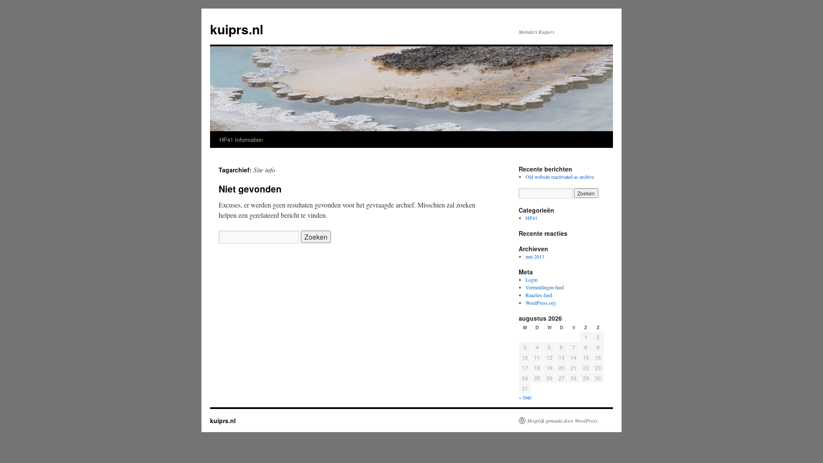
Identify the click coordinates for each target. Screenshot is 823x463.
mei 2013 (535, 256)
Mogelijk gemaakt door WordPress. (563, 420)
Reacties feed (539, 295)
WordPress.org (541, 302)
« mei (525, 397)
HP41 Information (241, 139)
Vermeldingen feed (545, 287)
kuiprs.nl (236, 29)
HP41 (532, 217)
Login (532, 279)
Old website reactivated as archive (560, 176)
